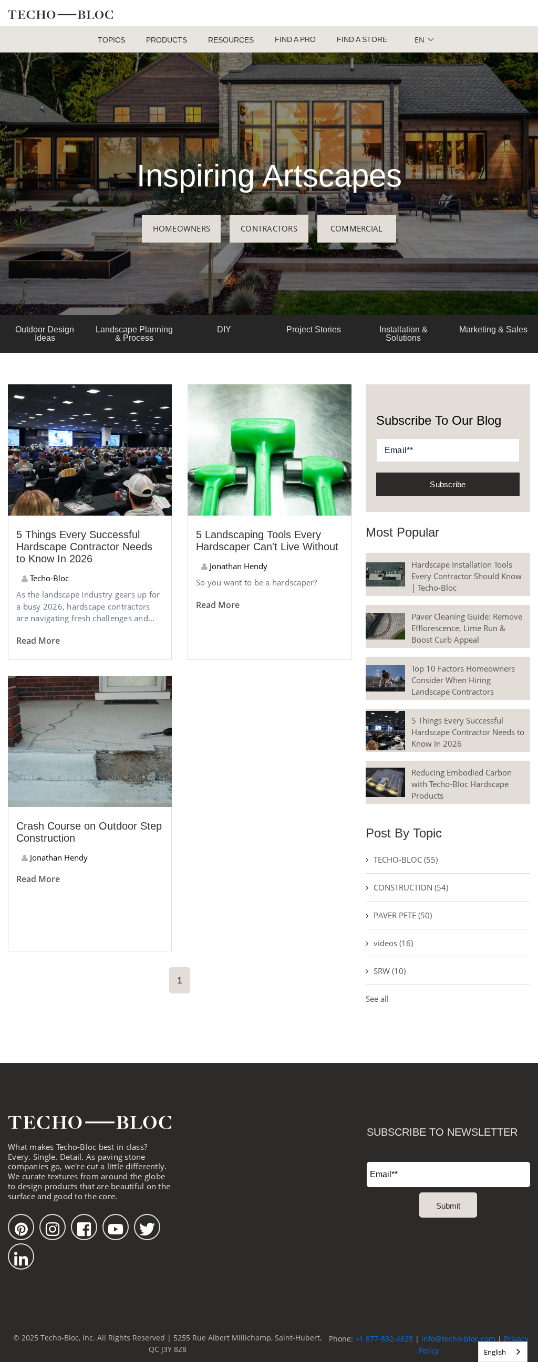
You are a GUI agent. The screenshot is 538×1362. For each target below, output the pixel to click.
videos (393, 943)
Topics (111, 40)
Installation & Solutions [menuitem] (403, 333)
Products (166, 40)
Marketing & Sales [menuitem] (493, 329)
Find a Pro (295, 39)
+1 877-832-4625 (384, 1339)
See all (377, 998)
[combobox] (502, 1352)
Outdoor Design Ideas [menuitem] (44, 333)
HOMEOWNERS (182, 228)
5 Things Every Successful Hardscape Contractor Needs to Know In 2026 (84, 546)
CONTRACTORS (269, 228)
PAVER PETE (403, 915)
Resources (231, 40)
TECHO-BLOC (406, 859)
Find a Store (362, 39)
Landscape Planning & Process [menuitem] (134, 333)
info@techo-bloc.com (458, 1339)
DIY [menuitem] (224, 329)
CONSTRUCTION (411, 887)
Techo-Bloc (48, 578)
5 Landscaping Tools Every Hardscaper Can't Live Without (267, 540)
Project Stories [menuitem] (313, 329)
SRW (390, 971)
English (495, 1352)
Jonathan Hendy (237, 566)
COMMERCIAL (356, 228)
